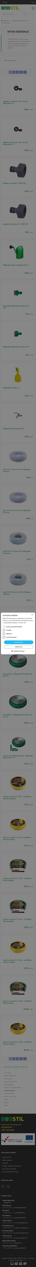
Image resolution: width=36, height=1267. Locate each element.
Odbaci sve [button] (18, 647)
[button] (18, 651)
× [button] (32, 614)
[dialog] (18, 633)
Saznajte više (22, 622)
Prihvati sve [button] (19, 642)
